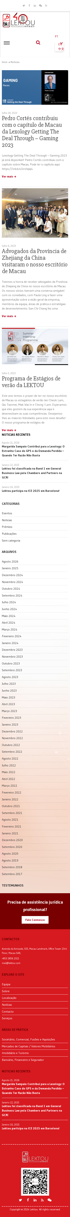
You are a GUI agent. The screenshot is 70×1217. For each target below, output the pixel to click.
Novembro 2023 (12, 656)
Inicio (4, 62)
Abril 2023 (8, 704)
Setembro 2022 (12, 751)
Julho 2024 (9, 602)
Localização (9, 998)
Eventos (7, 513)
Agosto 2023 (10, 677)
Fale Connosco (35, 920)
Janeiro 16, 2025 (10, 487)
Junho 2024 (9, 609)
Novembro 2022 (12, 738)
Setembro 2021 (12, 813)
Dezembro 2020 (12, 840)
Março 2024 (9, 629)
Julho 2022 (9, 765)
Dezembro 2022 (12, 731)
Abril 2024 (8, 622)
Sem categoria (11, 540)
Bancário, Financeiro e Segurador (23, 1060)
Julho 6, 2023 (9, 245)
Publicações (9, 533)
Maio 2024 (8, 616)
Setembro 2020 (12, 847)
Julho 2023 (9, 683)
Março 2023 (9, 711)
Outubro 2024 (11, 588)
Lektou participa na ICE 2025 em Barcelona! (30, 491)
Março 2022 (9, 785)
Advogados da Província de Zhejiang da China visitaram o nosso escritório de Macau (35, 261)
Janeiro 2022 (10, 799)
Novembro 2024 (12, 582)
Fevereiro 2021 (11, 826)
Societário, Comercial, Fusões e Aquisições (28, 1039)
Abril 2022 (8, 779)
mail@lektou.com (11, 963)
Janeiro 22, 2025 (10, 464)
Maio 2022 (8, 772)
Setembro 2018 (12, 867)
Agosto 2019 (10, 860)
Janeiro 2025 (10, 568)
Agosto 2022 (10, 758)
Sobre (6, 991)
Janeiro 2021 (10, 833)
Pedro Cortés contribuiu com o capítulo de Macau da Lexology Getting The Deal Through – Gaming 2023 (32, 132)
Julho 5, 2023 (9, 373)
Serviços (7, 1018)
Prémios (7, 527)
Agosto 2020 (10, 853)
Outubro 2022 (11, 745)
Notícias (7, 1004)
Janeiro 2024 (10, 643)
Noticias (15, 62)
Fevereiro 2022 (11, 792)
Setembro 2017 (12, 874)
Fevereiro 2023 (11, 717)
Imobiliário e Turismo (15, 1053)
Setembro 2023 (12, 670)
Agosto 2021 (10, 819)
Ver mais (7, 176)
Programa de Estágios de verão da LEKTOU (31, 382)
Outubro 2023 (11, 663)
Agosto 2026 (10, 561)
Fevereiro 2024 (11, 636)
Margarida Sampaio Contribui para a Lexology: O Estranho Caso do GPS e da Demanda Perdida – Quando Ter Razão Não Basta (33, 450)
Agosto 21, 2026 (10, 442)
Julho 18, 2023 (9, 112)
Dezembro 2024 (12, 575)
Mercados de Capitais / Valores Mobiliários (28, 1046)
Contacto (8, 1011)
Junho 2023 (9, 690)
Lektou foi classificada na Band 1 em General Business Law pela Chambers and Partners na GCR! (32, 473)
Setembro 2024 (12, 595)
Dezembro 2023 (12, 649)
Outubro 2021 (11, 806)
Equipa (6, 984)
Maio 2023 (8, 697)
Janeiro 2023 (10, 724)
